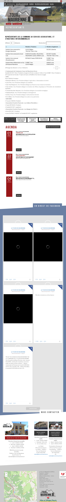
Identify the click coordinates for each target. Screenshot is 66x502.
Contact (55, 1)
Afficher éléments (12, 43)
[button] (6, 47)
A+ (11, 1)
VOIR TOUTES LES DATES (53, 126)
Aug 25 (23, 229)
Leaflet (30, 500)
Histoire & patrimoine (22, 3)
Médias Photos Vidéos (55, 119)
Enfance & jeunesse (19, 5)
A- (5, 1)
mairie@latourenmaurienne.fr (41, 454)
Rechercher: (42, 43)
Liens (51, 1)
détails (19, 149)
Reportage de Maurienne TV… (25, 178)
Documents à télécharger (44, 119)
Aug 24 (52, 229)
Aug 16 (52, 291)
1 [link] (56, 67)
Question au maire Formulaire (32, 120)
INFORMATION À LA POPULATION (25, 134)
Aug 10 (23, 353)
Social (52, 3)
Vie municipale (11, 3)
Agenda (31, 3)
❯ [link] (59, 67)
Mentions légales (45, 1)
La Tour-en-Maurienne (18, 228)
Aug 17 (23, 291)
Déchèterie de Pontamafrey (25, 157)
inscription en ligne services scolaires (21, 120)
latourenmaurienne (16, 229)
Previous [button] (4, 14)
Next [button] (62, 14)
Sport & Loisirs (9, 5)
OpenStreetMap (34, 500)
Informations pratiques (42, 3)
